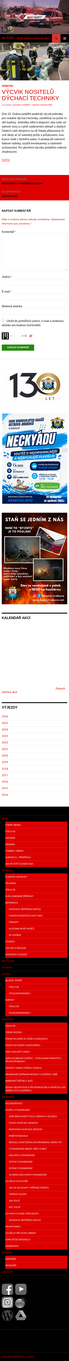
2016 (5, 782)
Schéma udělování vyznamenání (28, 1175)
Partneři (7, 1252)
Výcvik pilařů (11, 194)
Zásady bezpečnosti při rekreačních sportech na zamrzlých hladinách (35, 1089)
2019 (5, 762)
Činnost (13, 922)
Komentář (9, 231)
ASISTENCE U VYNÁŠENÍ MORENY (22, 181)
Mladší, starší (13, 980)
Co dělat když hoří (16, 1181)
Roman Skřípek (21, 105)
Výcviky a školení (15, 948)
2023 (5, 736)
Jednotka (7, 86)
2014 (5, 795)
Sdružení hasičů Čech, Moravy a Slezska (33, 1116)
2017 (5, 775)
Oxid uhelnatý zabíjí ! (17, 1052)
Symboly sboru (14, 851)
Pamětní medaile (18, 1136)
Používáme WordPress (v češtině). (18, 1357)
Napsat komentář (42, 105)
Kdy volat (15, 1207)
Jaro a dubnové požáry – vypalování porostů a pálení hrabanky (33, 1060)
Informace (11, 903)
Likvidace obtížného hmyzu (25, 909)
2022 (5, 742)
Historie (10, 838)
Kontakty (7, 1272)
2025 (5, 723)
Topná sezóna (13, 1032)
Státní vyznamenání (20, 1162)
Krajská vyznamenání (21, 1155)
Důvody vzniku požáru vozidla (23, 1068)
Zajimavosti (12, 1246)
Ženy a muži (8, 961)
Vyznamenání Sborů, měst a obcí (28, 1149)
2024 (5, 729)
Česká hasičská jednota (23, 1123)
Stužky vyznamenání (17, 1110)
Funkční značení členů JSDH (25, 916)
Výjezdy (10, 941)
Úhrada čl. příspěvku (18, 857)
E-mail (7, 291)
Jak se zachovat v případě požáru (29, 1188)
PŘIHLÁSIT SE (10, 1340)
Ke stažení (15, 935)
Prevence (8, 1019)
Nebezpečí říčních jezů (19, 1081)
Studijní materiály (20, 993)
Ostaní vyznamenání (20, 1168)
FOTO (6, 160)
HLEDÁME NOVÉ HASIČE (21, 928)
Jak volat (14, 1201)
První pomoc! (13, 1226)
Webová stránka (12, 306)
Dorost (9, 1000)
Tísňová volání (17, 1194)
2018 (5, 769)
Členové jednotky (16, 877)
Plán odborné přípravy (19, 896)
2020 (5, 755)
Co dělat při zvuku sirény (20, 1233)
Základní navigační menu (65, 38)
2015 (5, 788)
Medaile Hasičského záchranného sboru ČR (35, 1142)
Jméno (7, 276)
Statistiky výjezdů (16, 954)
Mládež (6, 974)
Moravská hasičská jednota (25, 1129)
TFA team (7, 967)
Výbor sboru (13, 825)
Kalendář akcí (13, 1103)
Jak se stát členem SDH (19, 864)
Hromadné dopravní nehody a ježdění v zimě (31, 1074)
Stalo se (10, 831)
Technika (10, 883)
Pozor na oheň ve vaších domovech (26, 1039)
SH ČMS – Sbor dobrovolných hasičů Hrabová (27, 38)
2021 (5, 749)
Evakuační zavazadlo (17, 1239)
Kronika (10, 844)
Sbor (5, 818)
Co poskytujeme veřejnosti (22, 1213)
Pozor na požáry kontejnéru (22, 1045)
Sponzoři (10, 1265)
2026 (5, 716)
